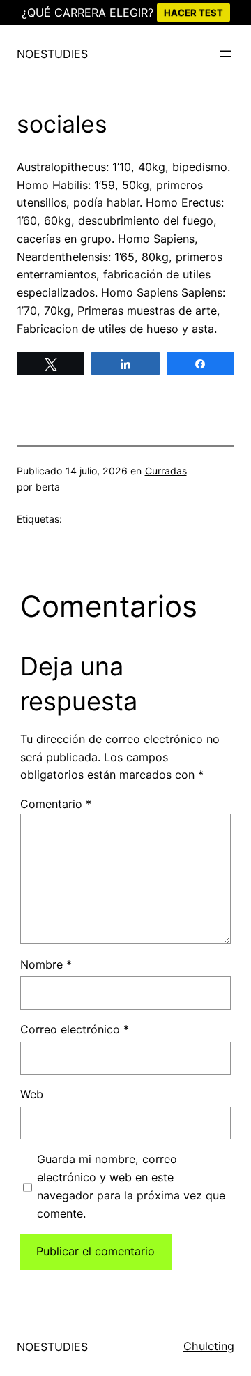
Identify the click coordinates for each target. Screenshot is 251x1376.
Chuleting (208, 1346)
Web (31, 1094)
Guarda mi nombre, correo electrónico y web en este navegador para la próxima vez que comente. (131, 1186)
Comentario (55, 804)
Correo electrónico (74, 1029)
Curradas (166, 471)
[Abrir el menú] (226, 53)
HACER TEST (193, 12)
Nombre (46, 964)
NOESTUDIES (52, 54)
